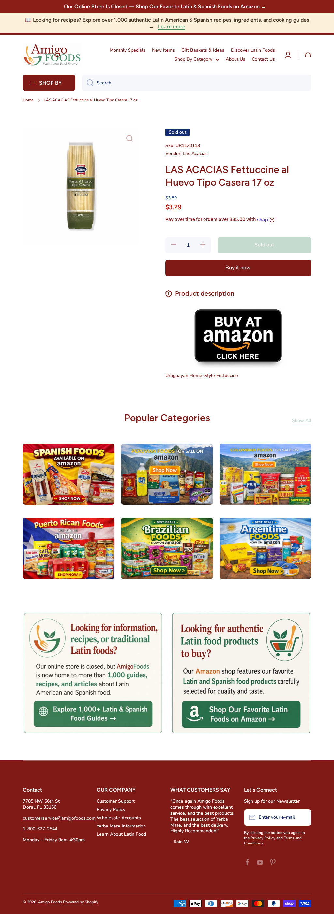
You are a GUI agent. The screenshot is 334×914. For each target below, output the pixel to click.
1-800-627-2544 (40, 829)
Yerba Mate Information (121, 826)
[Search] (87, 83)
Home (28, 100)
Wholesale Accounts (119, 818)
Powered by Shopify (80, 902)
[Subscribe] (303, 817)
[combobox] (196, 83)
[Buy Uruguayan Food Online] (238, 335)
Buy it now (238, 267)
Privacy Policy (111, 809)
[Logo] (52, 54)
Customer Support (116, 801)
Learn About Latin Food (121, 834)
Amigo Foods (50, 902)
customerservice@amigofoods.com (59, 818)
